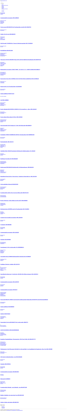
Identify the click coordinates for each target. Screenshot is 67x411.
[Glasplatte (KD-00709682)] (3, 235)
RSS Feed (3, 406)
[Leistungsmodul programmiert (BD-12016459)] (3, 228)
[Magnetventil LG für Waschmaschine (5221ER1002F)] (3, 82)
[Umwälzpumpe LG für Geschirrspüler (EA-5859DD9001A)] (3, 243)
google (14, 409)
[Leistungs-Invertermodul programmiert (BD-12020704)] (3, 213)
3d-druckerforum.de (13, 410)
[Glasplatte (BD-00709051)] (3, 360)
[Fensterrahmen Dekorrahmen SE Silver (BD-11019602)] (3, 113)
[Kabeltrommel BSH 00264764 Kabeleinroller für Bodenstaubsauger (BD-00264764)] (3, 163)
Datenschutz (3, 407)
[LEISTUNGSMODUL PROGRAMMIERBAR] (3, 326)
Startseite (3, 11)
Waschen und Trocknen (5, 8)
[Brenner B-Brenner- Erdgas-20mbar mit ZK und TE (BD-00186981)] (3, 196)
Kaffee (3, 4)
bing (15, 409)
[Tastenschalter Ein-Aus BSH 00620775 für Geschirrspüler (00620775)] (3, 318)
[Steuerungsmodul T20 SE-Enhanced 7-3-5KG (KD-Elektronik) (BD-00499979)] (3, 121)
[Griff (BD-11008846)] (3, 96)
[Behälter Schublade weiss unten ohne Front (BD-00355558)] (3, 391)
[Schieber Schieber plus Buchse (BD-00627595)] (3, 398)
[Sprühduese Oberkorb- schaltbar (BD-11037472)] (3, 260)
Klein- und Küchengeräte (5, 5)
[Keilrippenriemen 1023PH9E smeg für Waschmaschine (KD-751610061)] (3, 205)
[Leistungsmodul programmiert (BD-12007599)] (3, 278)
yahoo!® (18, 409)
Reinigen (3, 7)
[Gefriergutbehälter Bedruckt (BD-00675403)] (3, 180)
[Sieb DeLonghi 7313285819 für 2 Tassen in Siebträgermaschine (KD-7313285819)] (3, 39)
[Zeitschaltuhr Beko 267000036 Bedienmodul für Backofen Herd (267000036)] (3, 252)
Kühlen (3, 6)
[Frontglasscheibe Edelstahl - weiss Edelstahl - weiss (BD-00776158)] (3, 383)
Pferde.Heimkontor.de (20, 410)
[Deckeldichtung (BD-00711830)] (3, 46)
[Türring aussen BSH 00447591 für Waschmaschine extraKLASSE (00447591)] (3, 23)
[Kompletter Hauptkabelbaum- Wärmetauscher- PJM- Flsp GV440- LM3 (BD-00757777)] (3, 335)
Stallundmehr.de (9, 410)
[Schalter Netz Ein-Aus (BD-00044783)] (3, 30)
